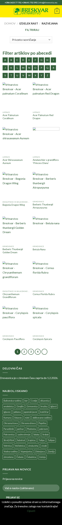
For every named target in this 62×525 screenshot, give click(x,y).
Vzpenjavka (26, 451)
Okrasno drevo (28, 423)
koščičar (44, 412)
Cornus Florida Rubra (44, 294)
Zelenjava (40, 451)
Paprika (42, 423)
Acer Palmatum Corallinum (11, 117)
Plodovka (31, 429)
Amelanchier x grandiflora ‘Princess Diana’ (46, 161)
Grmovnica (32, 406)
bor (26, 400)
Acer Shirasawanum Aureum (13, 161)
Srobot (45, 434)
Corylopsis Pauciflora (13, 339)
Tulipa (41, 440)
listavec (18, 417)
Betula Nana (39, 249)
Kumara (7, 417)
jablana (17, 412)
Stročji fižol (9, 440)
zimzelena (8, 457)
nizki (27, 417)
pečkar (20, 429)
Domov (10, 23)
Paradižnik (9, 429)
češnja (42, 457)
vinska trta (33, 445)
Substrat (21, 440)
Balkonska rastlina (12, 400)
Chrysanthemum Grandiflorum (11, 296)
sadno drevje (24, 434)
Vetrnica (8, 445)
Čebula (20, 457)
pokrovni (43, 429)
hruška (44, 406)
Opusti (31, 510)
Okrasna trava (11, 423)
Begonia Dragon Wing (14, 204)
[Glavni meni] (5, 11)
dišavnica (45, 400)
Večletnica (20, 445)
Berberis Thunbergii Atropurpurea (43, 206)
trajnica (31, 440)
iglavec (7, 412)
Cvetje (34, 400)
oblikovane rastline (42, 417)
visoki (44, 445)
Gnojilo (20, 406)
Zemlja (51, 451)
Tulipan (51, 440)
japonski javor (30, 412)
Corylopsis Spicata (42, 339)
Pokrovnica (9, 434)
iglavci (53, 406)
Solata (36, 434)
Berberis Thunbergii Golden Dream (13, 251)
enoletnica (9, 406)
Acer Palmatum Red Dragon (43, 117)
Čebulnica (31, 457)
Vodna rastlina (11, 451)
